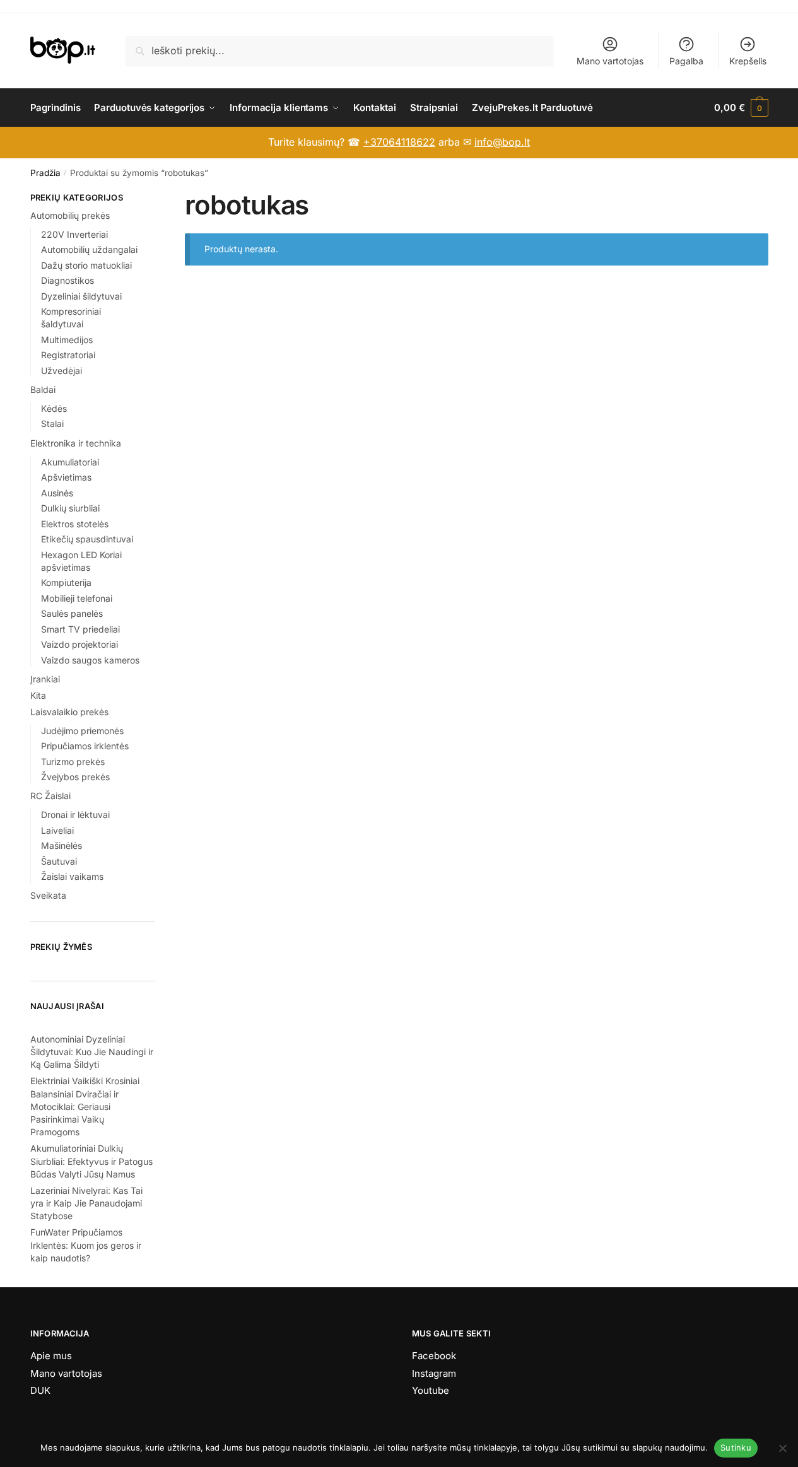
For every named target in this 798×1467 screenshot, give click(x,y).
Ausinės (57, 493)
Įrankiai (45, 679)
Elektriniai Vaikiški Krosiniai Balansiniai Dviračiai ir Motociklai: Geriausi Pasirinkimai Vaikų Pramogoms (84, 1106)
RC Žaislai (50, 795)
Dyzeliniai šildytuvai (81, 296)
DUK (40, 1390)
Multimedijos (67, 339)
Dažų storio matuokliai (86, 265)
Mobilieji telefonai (76, 598)
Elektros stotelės (75, 523)
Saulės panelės (72, 613)
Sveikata (48, 895)
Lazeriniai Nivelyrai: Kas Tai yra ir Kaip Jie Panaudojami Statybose (86, 1203)
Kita (38, 695)
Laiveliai (57, 830)
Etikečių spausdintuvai (87, 539)
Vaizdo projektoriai (79, 644)
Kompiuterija (66, 582)
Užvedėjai (61, 370)
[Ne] (782, 1448)
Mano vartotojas (610, 61)
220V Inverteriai (74, 234)
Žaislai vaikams (72, 876)
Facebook (434, 1356)
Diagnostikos (67, 280)
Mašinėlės (61, 845)
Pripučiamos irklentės (85, 745)
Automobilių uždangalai (89, 249)
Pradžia (45, 173)
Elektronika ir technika (75, 443)
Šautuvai (59, 861)
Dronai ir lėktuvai (75, 814)
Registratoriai (68, 354)
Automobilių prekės (70, 215)
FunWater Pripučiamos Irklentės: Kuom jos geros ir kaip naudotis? (85, 1245)
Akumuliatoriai (70, 462)
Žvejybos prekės (75, 776)
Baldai (43, 389)
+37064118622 (399, 142)
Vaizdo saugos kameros (90, 660)
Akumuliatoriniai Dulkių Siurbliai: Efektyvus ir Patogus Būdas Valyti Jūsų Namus (91, 1161)
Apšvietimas (66, 477)
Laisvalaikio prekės (69, 711)
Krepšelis (747, 61)
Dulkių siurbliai (70, 508)
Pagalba (686, 61)
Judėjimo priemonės (82, 730)
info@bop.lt (502, 142)
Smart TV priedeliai (80, 629)
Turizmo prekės (73, 761)
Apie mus (51, 1356)
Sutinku (735, 1447)
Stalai (52, 423)
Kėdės (54, 408)
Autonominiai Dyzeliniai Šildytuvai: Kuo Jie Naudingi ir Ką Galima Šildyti (91, 1052)
